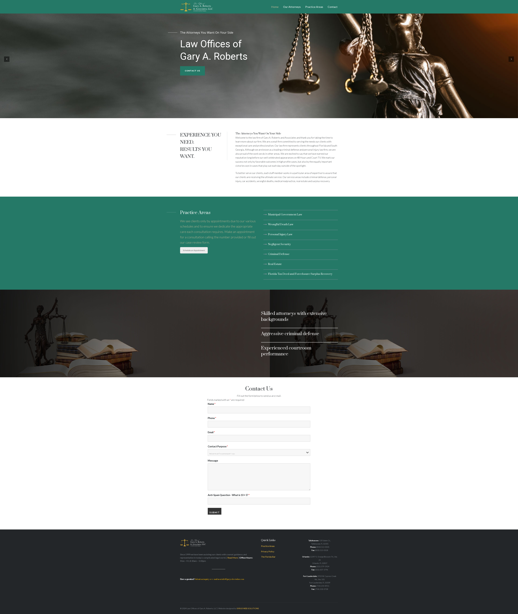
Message (213, 460)
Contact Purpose (218, 446)
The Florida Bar (268, 556)
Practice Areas (268, 546)
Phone (212, 418)
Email (211, 432)
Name (211, 404)
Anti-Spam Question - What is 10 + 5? (229, 495)
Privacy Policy (267, 551)
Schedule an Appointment (194, 250)
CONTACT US (192, 71)
